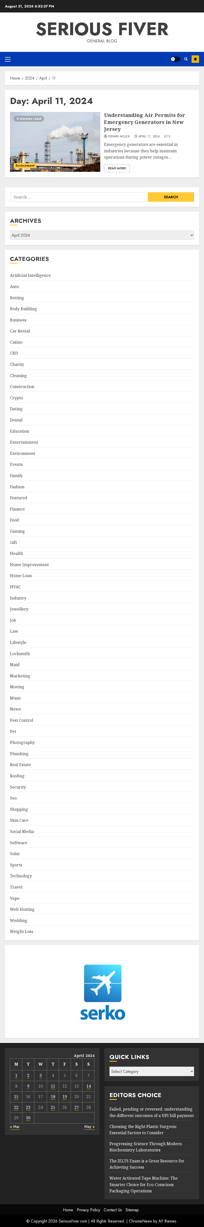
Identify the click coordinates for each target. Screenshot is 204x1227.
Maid (15, 664)
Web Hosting (22, 909)
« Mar (15, 1126)
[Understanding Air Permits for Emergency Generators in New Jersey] (55, 142)
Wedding (18, 920)
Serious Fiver (102, 29)
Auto (14, 286)
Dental (16, 420)
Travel (16, 887)
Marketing (20, 676)
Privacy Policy (88, 1210)
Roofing (17, 776)
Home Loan (21, 575)
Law (14, 631)
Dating (16, 408)
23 (28, 1107)
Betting (17, 298)
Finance (17, 509)
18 (53, 1096)
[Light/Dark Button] (175, 59)
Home (68, 1210)
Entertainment (24, 442)
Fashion (17, 487)
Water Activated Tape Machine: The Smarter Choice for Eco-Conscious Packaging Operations (143, 1184)
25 (53, 1107)
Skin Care (19, 820)
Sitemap (132, 1210)
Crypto (16, 398)
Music (15, 698)
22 (16, 1107)
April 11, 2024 (149, 137)
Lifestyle (18, 642)
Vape (14, 898)
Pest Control (21, 720)
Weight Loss (21, 931)
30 (28, 1118)
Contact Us (113, 1210)
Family (16, 475)
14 (88, 1086)
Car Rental (20, 331)
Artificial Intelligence (30, 275)
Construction (22, 386)
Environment (25, 165)
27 (76, 1107)
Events (16, 464)
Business (18, 320)
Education (19, 431)
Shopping (19, 809)
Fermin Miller (119, 137)
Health (16, 553)
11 (53, 1086)
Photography (22, 742)
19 (64, 1096)
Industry (18, 598)
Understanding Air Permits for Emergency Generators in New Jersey (144, 122)
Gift (13, 542)
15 (16, 1096)
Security (18, 787)
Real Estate (20, 764)
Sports (16, 865)
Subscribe (195, 59)
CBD (14, 353)
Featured (18, 498)
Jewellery (19, 609)
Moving (17, 687)
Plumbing (19, 753)
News (15, 709)
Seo (13, 798)
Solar (15, 853)
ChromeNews (140, 1221)
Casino (16, 342)
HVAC (15, 587)
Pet (13, 731)
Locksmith (20, 653)
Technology (21, 876)
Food (14, 520)
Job (13, 620)
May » (89, 1126)
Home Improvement (29, 564)
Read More (117, 168)
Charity (17, 364)
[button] (8, 59)
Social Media (22, 831)
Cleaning (18, 375)
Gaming (17, 531)
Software (18, 842)
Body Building (23, 308)
